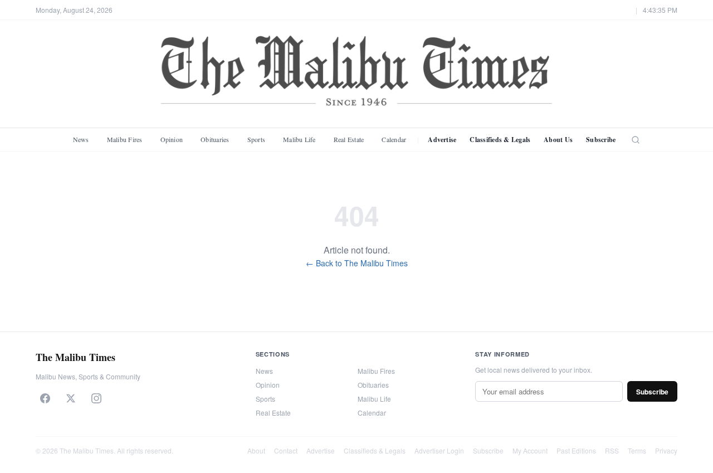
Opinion (171, 139)
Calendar (394, 139)
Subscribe (601, 139)
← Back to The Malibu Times (357, 263)
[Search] (635, 140)
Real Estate (349, 139)
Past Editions (576, 450)
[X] (70, 398)
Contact (285, 450)
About (256, 450)
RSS (612, 450)
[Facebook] (45, 398)
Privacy (666, 450)
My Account (530, 450)
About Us (558, 139)
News (81, 139)
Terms (637, 450)
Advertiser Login (439, 450)
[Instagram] (96, 398)
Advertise (442, 139)
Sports (256, 139)
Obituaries (215, 139)
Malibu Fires (125, 139)
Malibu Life (299, 139)
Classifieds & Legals (500, 139)
